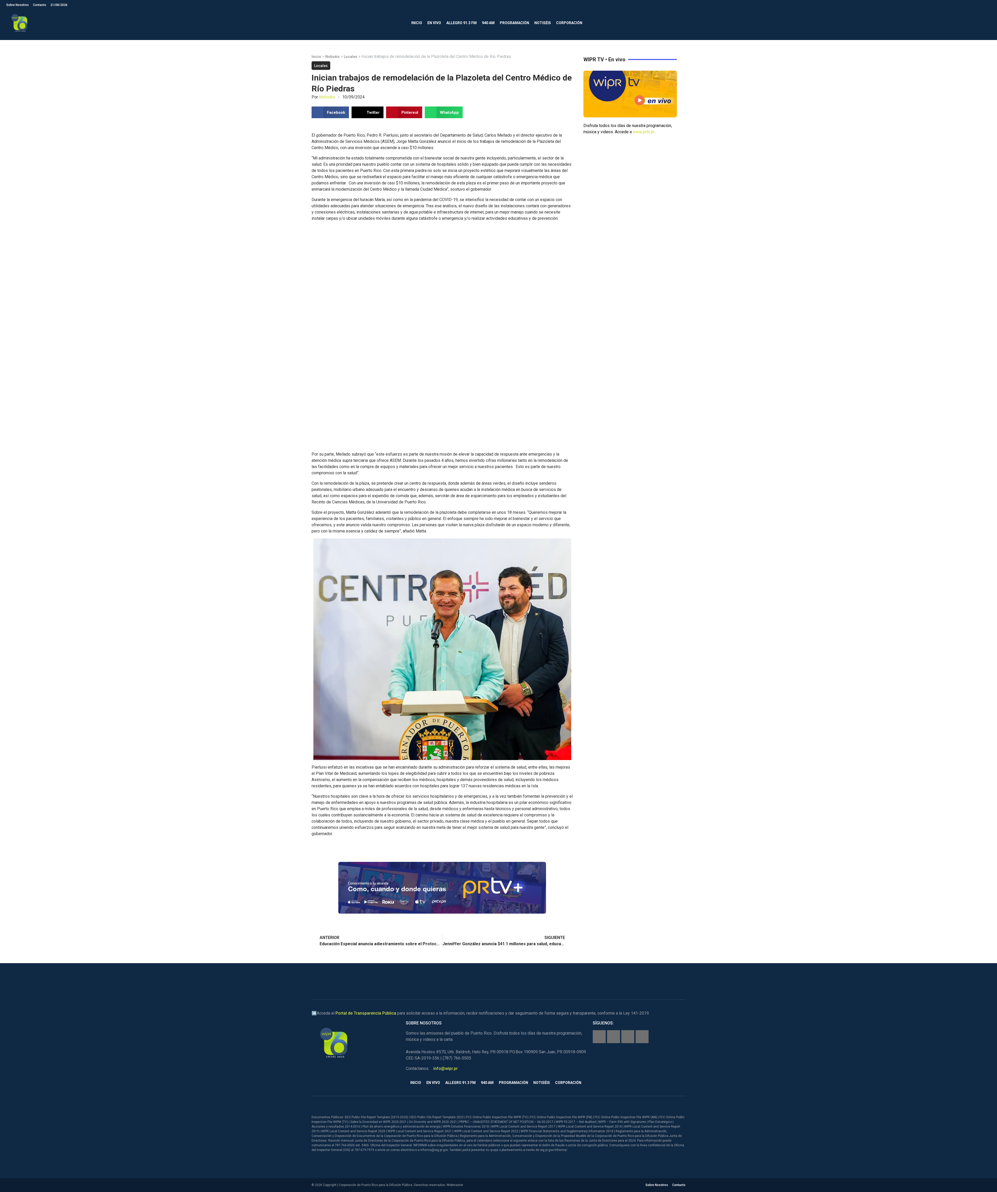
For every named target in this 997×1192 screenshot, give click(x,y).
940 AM (488, 23)
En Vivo (434, 23)
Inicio (416, 23)
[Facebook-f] (599, 1036)
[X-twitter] (627, 1036)
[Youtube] (642, 1036)
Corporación (569, 23)
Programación (514, 23)
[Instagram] (613, 1036)
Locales (350, 57)
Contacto (39, 5)
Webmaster (455, 1185)
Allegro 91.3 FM (461, 23)
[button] (986, 23)
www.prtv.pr (644, 131)
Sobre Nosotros (17, 5)
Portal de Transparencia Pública (365, 1013)
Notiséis (542, 23)
